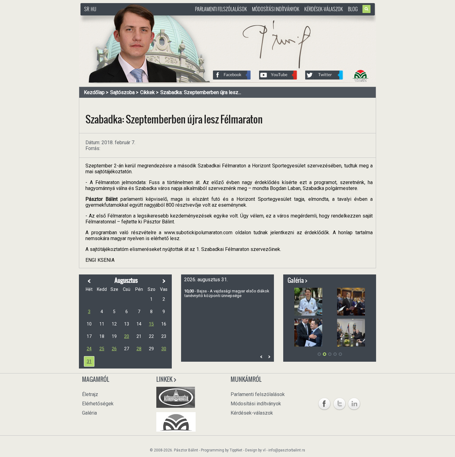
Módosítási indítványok (275, 9)
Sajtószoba (122, 92)
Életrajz (90, 394)
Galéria (89, 413)
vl (264, 450)
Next (269, 356)
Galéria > (297, 280)
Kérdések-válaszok (323, 9)
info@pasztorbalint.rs (286, 450)
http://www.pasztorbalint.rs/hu (130, 18)
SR (86, 9)
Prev (261, 356)
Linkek (164, 379)
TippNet (236, 450)
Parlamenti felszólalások (221, 9)
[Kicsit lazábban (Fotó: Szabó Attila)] (308, 302)
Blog (353, 9)
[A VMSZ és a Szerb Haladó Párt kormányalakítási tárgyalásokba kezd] (351, 333)
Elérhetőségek (98, 404)
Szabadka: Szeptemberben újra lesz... (200, 92)
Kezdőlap (94, 92)
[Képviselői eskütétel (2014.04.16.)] (351, 302)
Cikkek (147, 92)
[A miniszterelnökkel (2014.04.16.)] (308, 333)
